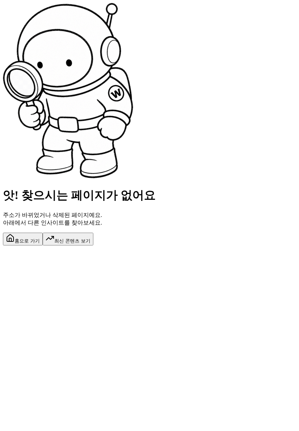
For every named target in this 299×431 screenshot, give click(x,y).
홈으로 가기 (27, 241)
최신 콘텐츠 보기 (72, 241)
